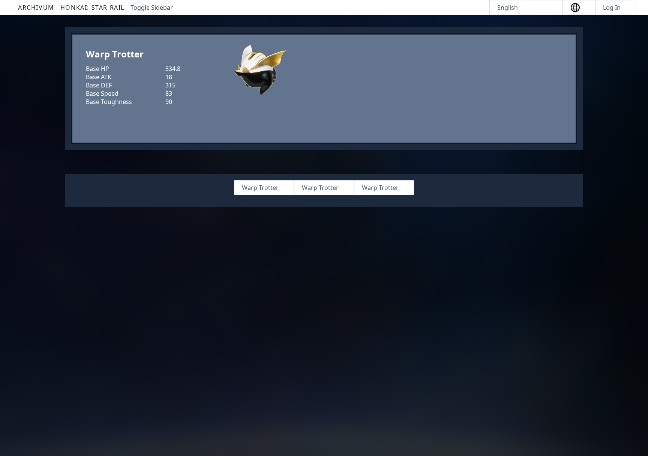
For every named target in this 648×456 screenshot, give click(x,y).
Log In (612, 7)
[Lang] (579, 7)
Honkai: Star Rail (92, 7)
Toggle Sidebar (151, 7)
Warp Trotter (260, 188)
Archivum (36, 7)
